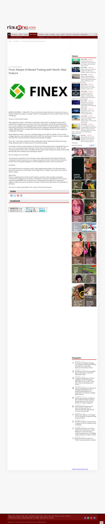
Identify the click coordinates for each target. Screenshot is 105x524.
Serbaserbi (84, 34)
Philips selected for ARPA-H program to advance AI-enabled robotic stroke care (88, 70)
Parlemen (41, 34)
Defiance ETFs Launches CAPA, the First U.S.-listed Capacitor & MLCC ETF (88, 87)
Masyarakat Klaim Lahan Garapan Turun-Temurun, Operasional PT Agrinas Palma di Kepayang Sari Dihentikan (83, 140)
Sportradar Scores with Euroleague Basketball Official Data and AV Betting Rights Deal (88, 105)
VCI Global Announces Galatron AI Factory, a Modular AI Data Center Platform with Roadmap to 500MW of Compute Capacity (83, 96)
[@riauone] (88, 518)
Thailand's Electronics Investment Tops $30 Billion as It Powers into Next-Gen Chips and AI (88, 63)
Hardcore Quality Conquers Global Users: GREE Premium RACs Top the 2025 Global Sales (88, 120)
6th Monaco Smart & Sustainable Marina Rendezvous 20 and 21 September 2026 (85, 373)
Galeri (47, 37)
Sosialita (52, 34)
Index (60, 37)
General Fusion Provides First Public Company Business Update (85, 439)
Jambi (63, 34)
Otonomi (68, 34)
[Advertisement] (52, 11)
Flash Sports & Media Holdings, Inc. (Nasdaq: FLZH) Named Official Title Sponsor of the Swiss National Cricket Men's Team (85, 365)
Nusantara (76, 34)
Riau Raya (14, 34)
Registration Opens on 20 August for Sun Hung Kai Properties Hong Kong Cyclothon (85, 416)
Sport (58, 34)
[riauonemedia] (85, 518)
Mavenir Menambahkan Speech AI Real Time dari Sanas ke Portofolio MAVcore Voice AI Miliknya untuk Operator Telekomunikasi (84, 79)
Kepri (47, 34)
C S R (56, 37)
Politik (20, 34)
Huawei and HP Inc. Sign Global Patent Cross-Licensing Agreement (87, 112)
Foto (52, 37)
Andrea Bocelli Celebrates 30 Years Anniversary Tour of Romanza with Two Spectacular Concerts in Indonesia (84, 409)
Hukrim (26, 34)
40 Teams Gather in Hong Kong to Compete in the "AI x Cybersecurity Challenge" (85, 423)
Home (10, 41)
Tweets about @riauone (80, 469)
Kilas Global (33, 34)
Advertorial (42, 37)
